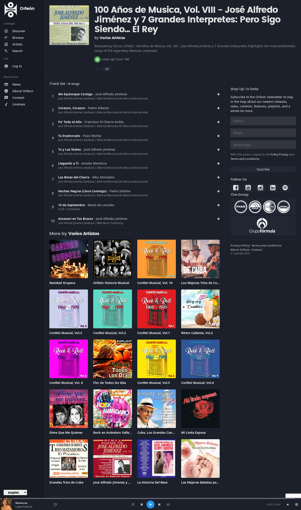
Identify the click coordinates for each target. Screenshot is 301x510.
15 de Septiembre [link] (72, 205)
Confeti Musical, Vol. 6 (66, 383)
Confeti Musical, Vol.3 (65, 333)
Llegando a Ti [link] (68, 163)
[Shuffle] (132, 504)
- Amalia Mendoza (93, 163)
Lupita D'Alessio (23, 506)
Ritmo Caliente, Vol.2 (197, 333)
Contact (256, 250)
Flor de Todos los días (109, 383)
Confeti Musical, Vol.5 (153, 383)
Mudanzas (21, 503)
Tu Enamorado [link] (69, 136)
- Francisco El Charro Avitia (103, 122)
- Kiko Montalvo (102, 177)
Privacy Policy (240, 245)
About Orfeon (240, 250)
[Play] (150, 504)
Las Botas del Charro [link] (74, 177)
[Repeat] (168, 504)
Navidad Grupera (62, 283)
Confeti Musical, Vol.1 (153, 333)
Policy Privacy (279, 154)
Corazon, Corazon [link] (72, 108)
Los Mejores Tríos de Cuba (201, 283)
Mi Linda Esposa (193, 432)
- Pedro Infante (97, 108)
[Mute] (287, 504)
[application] (150, 504)
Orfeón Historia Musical (111, 283)
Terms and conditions (266, 245)
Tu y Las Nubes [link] (70, 149)
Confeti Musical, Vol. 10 (155, 283)
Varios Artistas (112, 38)
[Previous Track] (141, 504)
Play (52, 96)
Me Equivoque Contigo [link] (76, 94)
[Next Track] (159, 504)
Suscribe (263, 169)
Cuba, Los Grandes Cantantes (159, 432)
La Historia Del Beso (152, 482)
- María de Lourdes (100, 205)
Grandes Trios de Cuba (66, 482)
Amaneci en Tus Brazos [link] (76, 219)
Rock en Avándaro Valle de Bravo (118, 432)
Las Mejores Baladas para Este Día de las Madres (217, 482)
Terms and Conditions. (245, 159)
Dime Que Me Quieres (65, 432)
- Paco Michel (91, 136)
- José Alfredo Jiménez (110, 94)
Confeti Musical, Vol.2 (109, 333)
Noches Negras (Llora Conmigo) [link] (83, 191)
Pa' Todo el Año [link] (70, 122)
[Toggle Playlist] (296, 504)
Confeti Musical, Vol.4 (197, 383)
